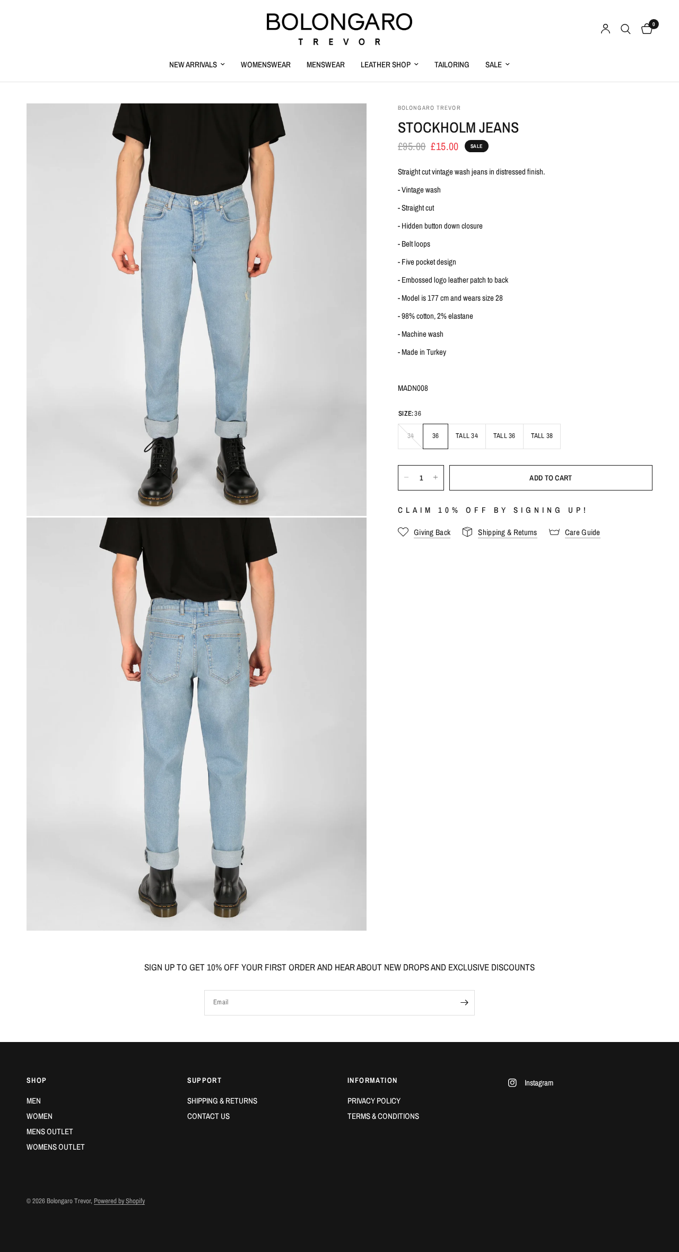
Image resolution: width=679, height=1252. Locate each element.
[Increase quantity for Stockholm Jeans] (435, 477)
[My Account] (605, 29)
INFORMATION (372, 1080)
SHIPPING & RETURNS (222, 1100)
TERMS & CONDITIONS (383, 1116)
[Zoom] (344, 126)
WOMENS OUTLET (56, 1146)
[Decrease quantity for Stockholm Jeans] (406, 477)
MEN (34, 1100)
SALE (493, 64)
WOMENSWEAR (266, 64)
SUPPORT (204, 1080)
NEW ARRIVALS (193, 64)
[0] (644, 29)
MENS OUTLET (50, 1131)
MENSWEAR (326, 64)
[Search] (625, 29)
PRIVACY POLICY (374, 1100)
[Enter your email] (464, 1002)
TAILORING (451, 64)
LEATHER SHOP (386, 64)
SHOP (37, 1080)
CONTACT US (208, 1116)
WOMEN (40, 1116)
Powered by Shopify (119, 1200)
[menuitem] (197, 64)
